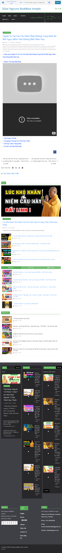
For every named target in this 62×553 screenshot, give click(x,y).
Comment (51, 267)
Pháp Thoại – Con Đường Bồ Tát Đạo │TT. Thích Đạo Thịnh (57, 428)
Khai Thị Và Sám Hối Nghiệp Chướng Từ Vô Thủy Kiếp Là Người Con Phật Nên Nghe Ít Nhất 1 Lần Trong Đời (35, 341)
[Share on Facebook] (54, 153)
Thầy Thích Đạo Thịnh (28, 47)
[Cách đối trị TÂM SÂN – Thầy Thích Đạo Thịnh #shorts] (7, 304)
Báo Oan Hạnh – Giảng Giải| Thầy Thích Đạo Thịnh (37, 488)
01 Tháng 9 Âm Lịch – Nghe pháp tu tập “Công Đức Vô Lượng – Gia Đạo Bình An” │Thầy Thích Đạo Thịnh (35, 295)
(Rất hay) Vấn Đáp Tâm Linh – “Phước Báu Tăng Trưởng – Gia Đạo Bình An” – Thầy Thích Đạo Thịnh (34, 287)
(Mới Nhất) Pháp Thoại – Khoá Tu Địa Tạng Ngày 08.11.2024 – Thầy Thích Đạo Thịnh (32, 272)
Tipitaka (58, 2)
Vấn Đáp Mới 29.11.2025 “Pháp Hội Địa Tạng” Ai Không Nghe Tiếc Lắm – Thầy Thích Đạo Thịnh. (43, 161)
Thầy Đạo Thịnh (10, 47)
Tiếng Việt (23, 528)
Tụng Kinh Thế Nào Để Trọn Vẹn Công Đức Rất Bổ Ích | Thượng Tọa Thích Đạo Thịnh (37, 471)
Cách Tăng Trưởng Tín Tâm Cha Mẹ (21, 318)
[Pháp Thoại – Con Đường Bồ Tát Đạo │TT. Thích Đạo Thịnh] (48, 431)
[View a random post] (49, 2)
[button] (17, 16)
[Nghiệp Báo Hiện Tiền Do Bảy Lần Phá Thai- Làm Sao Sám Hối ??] (7, 335)
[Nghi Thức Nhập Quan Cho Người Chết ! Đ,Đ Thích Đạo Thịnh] (28, 431)
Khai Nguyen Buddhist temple (21, 8)
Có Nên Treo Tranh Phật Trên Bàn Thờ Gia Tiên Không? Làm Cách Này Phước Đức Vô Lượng (33, 259)
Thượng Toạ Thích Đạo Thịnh (24, 49)
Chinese (22, 524)
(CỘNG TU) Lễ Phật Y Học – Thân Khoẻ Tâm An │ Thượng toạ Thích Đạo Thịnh (10, 432)
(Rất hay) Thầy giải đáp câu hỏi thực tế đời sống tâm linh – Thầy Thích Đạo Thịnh (38, 377)
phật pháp (5, 47)
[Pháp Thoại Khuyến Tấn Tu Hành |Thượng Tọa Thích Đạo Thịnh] (28, 396)
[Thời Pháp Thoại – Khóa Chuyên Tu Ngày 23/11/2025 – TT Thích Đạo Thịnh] (48, 453)
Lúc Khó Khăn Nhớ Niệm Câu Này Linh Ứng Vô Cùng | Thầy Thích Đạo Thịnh (30, 223)
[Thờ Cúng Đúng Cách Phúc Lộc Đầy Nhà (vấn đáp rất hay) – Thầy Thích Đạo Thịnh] (6, 244)
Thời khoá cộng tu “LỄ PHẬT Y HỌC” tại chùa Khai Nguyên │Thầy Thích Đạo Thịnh (10, 394)
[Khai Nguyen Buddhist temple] (3, 2)
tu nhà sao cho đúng (34, 49)
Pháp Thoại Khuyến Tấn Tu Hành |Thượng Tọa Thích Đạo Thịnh (37, 394)
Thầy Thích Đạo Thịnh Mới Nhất (40, 47)
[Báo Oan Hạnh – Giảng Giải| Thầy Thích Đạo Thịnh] (28, 490)
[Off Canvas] (52, 2)
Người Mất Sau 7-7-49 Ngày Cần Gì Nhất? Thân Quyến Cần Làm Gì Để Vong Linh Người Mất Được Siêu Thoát (35, 251)
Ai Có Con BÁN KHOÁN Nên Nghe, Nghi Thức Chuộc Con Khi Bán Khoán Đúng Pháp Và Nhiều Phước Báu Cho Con (38, 449)
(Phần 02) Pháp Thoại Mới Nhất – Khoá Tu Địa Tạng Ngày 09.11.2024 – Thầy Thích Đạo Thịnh (34, 279)
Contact (23, 16)
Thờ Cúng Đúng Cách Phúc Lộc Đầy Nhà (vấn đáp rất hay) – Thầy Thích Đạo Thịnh (35, 2)
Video (15, 16)
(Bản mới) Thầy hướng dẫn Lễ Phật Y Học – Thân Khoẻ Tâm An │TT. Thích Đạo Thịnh (11, 422)
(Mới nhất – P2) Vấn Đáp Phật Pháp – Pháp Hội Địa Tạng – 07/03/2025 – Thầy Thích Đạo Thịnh (35, 326)
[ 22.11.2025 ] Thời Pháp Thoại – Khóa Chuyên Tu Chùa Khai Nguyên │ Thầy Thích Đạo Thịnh (57, 474)
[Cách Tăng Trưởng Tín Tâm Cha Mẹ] (7, 319)
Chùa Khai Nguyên (25, 44)
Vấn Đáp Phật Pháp (6, 32)
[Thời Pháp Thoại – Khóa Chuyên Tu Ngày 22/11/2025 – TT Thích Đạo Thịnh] (48, 409)
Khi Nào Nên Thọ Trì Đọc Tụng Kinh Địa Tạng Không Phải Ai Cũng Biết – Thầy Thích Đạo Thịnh (16, 161)
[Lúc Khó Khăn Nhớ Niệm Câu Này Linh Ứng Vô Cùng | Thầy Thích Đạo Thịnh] (31, 201)
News (9, 16)
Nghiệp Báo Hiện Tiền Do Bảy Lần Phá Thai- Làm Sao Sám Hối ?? (28, 333)
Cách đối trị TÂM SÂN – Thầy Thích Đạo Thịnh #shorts (25, 303)
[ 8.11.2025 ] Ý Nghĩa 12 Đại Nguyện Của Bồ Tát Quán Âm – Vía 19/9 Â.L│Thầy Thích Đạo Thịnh (57, 382)
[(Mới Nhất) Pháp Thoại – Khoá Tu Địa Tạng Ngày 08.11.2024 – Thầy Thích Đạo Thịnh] (7, 273)
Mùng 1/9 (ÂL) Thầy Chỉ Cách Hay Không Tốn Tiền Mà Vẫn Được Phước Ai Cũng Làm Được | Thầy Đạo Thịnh (35, 349)
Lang (13, 19)
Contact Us (23, 532)
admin (14, 42)
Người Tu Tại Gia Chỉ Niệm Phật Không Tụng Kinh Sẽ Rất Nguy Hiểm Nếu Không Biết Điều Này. (21, 46)
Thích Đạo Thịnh (50, 47)
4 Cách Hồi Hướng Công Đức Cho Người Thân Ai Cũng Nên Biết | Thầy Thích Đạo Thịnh (32, 236)
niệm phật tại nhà (43, 46)
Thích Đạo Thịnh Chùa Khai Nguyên (10, 49)
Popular (12, 267)
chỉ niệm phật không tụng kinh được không (12, 44)
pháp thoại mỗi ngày (52, 46)
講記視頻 (24, 520)
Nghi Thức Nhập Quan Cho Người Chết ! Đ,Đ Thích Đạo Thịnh (37, 429)
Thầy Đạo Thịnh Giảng (18, 47)
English (22, 513)
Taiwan (22, 517)
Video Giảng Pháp (6, 51)
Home (4, 16)
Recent (32, 267)
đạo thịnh (31, 44)
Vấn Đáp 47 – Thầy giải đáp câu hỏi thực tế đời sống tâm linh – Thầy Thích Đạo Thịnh (37, 412)
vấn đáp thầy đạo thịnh (51, 49)
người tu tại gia (41, 44)
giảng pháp (36, 44)
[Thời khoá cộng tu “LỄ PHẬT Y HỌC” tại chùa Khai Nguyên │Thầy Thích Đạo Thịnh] (11, 379)
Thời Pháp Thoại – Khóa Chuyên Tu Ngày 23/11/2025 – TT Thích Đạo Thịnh (57, 449)
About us (5, 19)
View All (17, 367)
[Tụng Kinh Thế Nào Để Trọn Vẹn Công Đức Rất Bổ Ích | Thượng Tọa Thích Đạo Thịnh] (28, 473)
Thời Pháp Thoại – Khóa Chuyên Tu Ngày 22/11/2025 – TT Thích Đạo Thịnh (57, 405)
